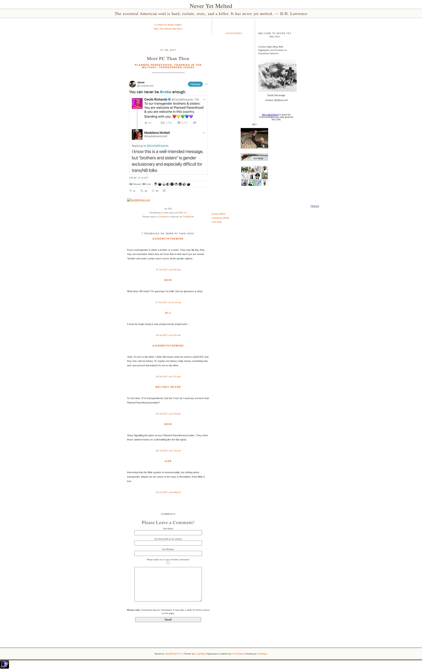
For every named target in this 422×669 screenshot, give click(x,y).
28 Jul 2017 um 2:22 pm (168, 376)
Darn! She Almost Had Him (167, 28)
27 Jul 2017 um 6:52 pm (168, 269)
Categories (234, 33)
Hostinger (262, 654)
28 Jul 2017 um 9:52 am (168, 335)
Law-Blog (200, 654)
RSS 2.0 (182, 212)
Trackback (188, 216)
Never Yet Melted (211, 6)
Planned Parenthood (153, 65)
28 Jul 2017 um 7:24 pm (168, 450)
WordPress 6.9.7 (173, 654)
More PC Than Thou (168, 58)
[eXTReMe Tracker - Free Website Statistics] (4, 667)
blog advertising (270, 114)
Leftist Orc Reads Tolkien (169, 25)
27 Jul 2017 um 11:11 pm (168, 302)
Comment (163, 216)
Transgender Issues (177, 67)
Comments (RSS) (220, 218)
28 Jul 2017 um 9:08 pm (168, 492)
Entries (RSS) (218, 214)
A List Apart (238, 654)
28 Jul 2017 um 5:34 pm (168, 413)
